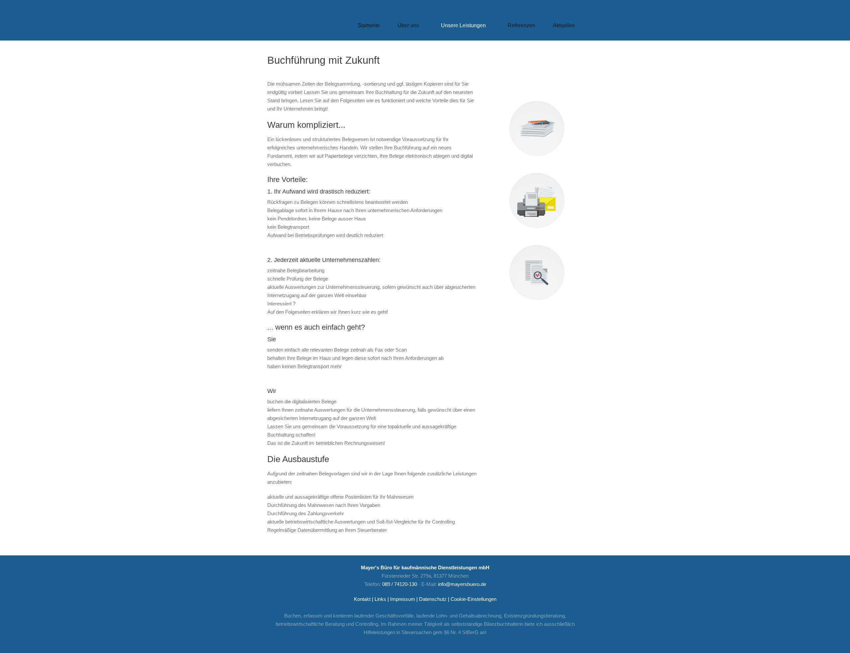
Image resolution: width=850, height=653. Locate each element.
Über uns (404, 26)
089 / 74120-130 (399, 584)
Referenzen (521, 25)
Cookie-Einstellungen (473, 599)
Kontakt (362, 599)
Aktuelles (564, 25)
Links (380, 599)
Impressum (402, 599)
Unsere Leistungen (459, 26)
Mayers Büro (302, 28)
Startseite (369, 25)
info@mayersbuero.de (462, 584)
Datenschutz (433, 599)
